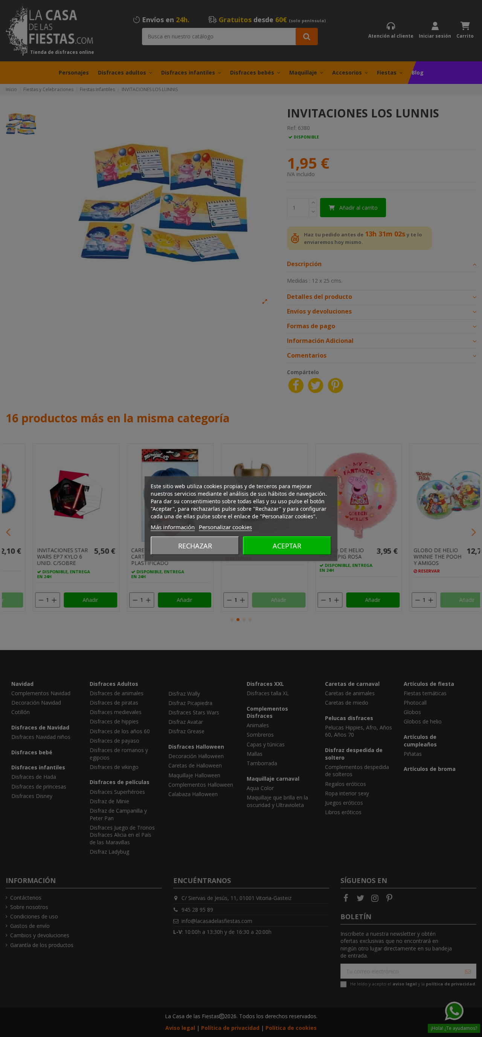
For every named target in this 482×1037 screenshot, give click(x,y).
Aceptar (287, 545)
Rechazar (195, 545)
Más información (173, 526)
